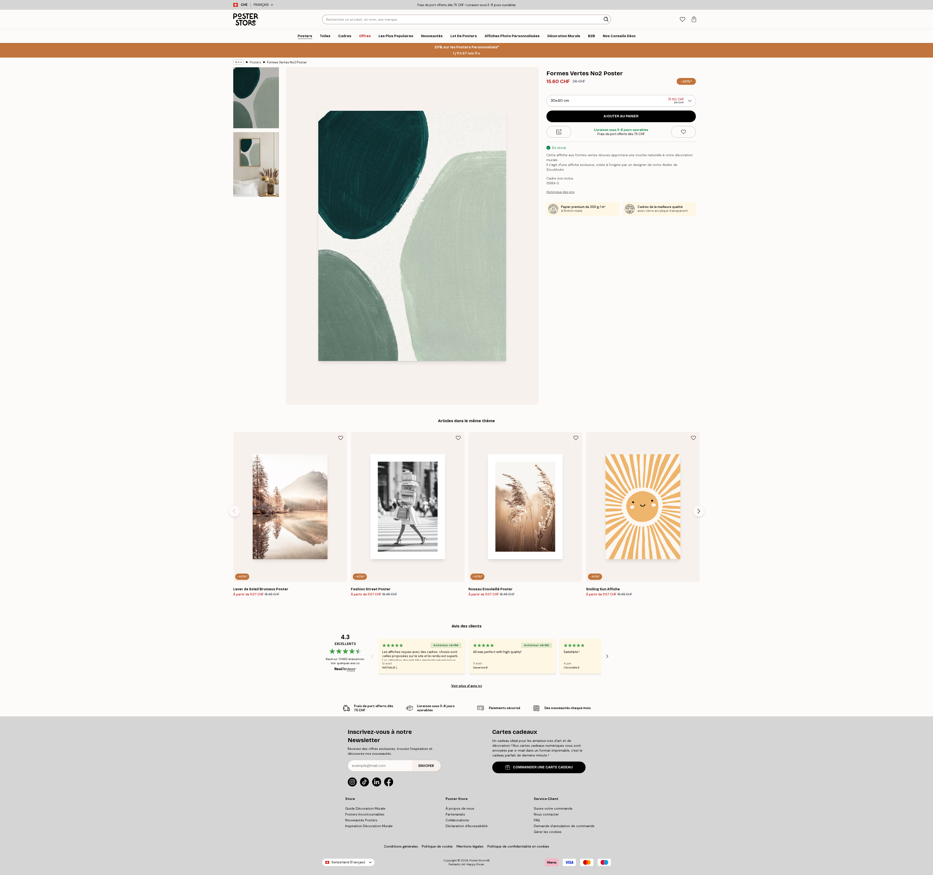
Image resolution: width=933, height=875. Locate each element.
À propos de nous (460, 808)
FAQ (537, 820)
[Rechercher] (606, 19)
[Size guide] (558, 132)
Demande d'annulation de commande (564, 826)
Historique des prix (560, 192)
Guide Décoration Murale (365, 808)
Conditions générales (401, 846)
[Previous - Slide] (234, 511)
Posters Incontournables (364, 814)
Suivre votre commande (553, 808)
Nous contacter (546, 814)
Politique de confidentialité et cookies (518, 846)
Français (261, 5)
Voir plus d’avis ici (466, 686)
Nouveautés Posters (361, 820)
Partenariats (455, 814)
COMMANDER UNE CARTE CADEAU (543, 767)
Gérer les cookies (548, 832)
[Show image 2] (256, 164)
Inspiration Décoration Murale (369, 826)
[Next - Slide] (699, 511)
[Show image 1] (256, 97)
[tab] (682, 19)
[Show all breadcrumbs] (238, 62)
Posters (255, 62)
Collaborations (457, 820)
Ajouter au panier (621, 116)
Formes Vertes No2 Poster (287, 62)
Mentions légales (470, 846)
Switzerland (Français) (348, 862)
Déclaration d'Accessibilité (467, 826)
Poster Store (477, 860)
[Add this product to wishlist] (683, 132)
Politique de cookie (437, 846)
